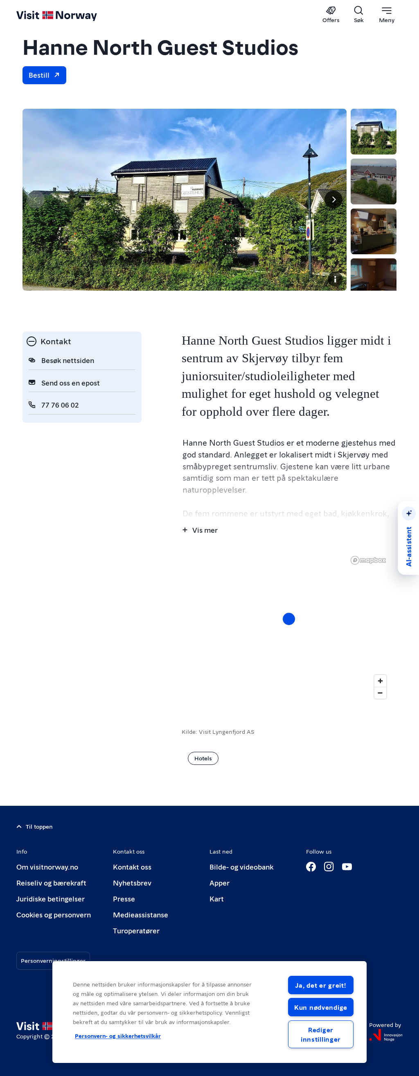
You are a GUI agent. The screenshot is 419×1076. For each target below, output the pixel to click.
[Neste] (333, 199)
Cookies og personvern (53, 914)
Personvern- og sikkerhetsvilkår (118, 1036)
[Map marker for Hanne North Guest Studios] (289, 619)
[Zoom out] (380, 693)
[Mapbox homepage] (368, 560)
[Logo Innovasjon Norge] (386, 1035)
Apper (220, 882)
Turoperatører (136, 930)
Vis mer (205, 529)
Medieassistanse (140, 914)
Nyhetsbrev (132, 882)
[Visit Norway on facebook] (311, 867)
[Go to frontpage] (68, 15)
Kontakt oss (132, 866)
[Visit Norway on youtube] (347, 867)
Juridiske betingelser (50, 898)
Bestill (39, 74)
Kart (217, 898)
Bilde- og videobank (241, 866)
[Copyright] (335, 279)
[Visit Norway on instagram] (329, 867)
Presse (124, 898)
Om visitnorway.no (47, 866)
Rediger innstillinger (321, 1034)
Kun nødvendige (320, 1007)
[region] (209, 1012)
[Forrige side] (36, 199)
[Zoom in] (380, 681)
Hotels (203, 758)
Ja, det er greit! (320, 985)
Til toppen (39, 826)
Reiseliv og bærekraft (51, 882)
